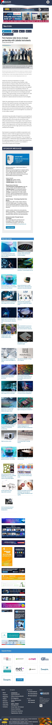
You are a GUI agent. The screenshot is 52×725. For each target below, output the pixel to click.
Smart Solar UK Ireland (17, 707)
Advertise (5, 702)
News (4, 692)
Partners (5, 700)
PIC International (32, 693)
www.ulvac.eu (9, 223)
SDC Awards (31, 702)
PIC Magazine (15, 698)
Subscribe (5, 704)
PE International (32, 695)
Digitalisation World (16, 713)
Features (5, 694)
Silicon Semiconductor (17, 696)
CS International (32, 691)
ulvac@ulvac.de (22, 223)
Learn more (10, 227)
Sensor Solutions (15, 709)
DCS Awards (31, 700)
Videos (5, 698)
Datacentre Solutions (17, 711)
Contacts (5, 706)
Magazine (5, 696)
